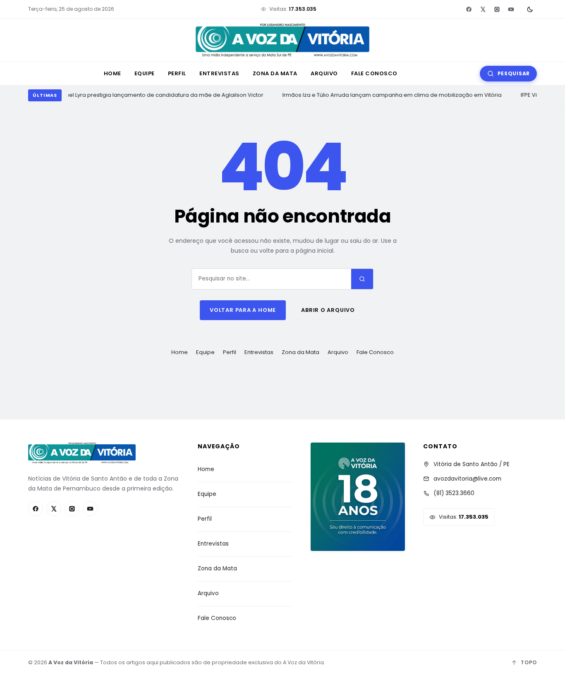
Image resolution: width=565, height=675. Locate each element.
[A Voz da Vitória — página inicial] (282, 40)
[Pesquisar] (362, 279)
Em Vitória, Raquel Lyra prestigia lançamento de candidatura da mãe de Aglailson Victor (143, 95)
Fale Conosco (374, 73)
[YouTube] (511, 9)
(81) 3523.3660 (453, 493)
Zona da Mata (275, 73)
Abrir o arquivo (328, 310)
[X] (482, 9)
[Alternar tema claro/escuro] (530, 9)
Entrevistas (219, 73)
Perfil (177, 73)
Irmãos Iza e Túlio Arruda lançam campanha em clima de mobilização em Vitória (390, 95)
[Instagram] (497, 9)
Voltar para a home (243, 310)
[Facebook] (468, 9)
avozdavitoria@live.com (467, 479)
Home (112, 73)
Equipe (144, 73)
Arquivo (324, 73)
